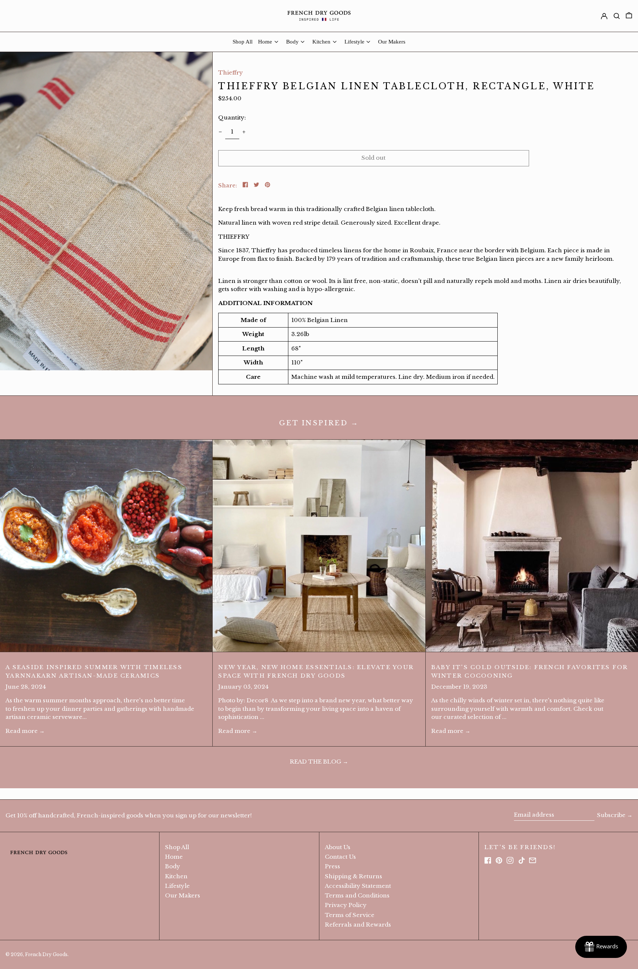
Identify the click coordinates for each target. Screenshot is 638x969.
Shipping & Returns (353, 876)
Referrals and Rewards (358, 924)
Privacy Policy (346, 905)
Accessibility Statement (358, 885)
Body (172, 866)
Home (174, 856)
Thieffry (230, 72)
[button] (106, 211)
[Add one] (244, 131)
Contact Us (340, 856)
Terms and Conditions (357, 895)
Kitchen (176, 876)
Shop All (177, 847)
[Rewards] (601, 947)
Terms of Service (349, 914)
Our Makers (182, 895)
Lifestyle (177, 885)
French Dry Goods (46, 954)
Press (332, 866)
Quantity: (232, 117)
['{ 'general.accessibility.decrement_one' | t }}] (220, 131)
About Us (337, 847)
